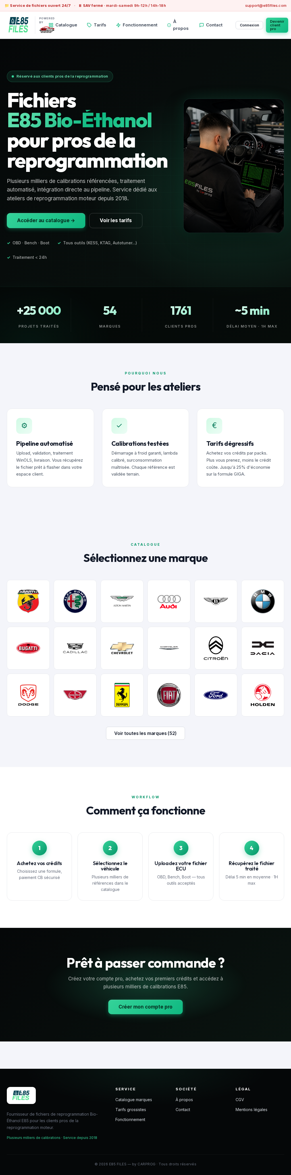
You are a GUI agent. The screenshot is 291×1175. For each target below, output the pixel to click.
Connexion (249, 25)
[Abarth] (28, 601)
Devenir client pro (277, 25)
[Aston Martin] (122, 601)
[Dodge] (28, 695)
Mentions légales (251, 1109)
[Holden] (262, 695)
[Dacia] (262, 648)
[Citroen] (215, 648)
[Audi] (168, 601)
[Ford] (215, 695)
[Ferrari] (122, 695)
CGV (240, 1099)
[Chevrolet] (122, 648)
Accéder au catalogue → (46, 220)
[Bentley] (215, 601)
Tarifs (100, 25)
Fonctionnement (140, 25)
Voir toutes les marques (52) (145, 733)
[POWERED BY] (19, 25)
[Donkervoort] (75, 695)
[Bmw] (262, 601)
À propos (181, 25)
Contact (214, 25)
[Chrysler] (168, 648)
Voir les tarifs (116, 220)
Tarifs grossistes (130, 1109)
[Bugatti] (28, 648)
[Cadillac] (75, 648)
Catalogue (66, 25)
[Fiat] (168, 695)
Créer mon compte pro (146, 1007)
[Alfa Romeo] (75, 601)
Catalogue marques (133, 1099)
